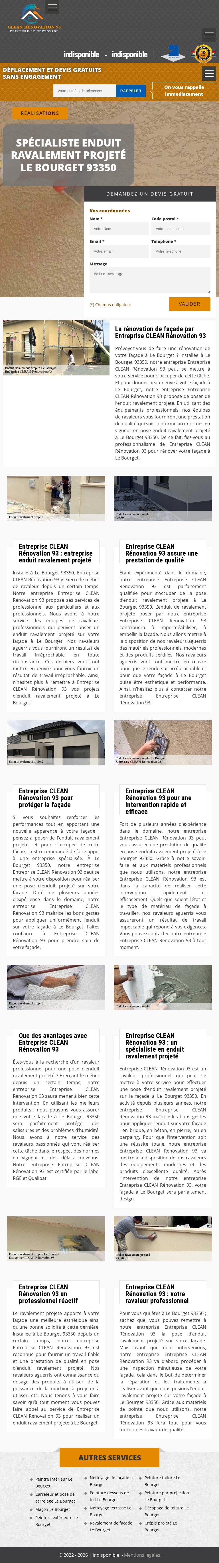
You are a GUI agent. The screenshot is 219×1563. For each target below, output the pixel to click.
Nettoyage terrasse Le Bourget (110, 1511)
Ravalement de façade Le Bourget (111, 1526)
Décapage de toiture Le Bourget (167, 1511)
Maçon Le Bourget (52, 1509)
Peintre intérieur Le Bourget (53, 1482)
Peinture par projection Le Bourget (167, 1496)
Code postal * (165, 218)
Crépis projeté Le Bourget (161, 1526)
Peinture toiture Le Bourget (162, 1481)
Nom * (96, 218)
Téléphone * (164, 241)
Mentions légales (142, 1555)
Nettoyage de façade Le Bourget (112, 1481)
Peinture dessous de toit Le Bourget (109, 1496)
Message (99, 264)
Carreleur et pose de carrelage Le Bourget (55, 1497)
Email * (97, 241)
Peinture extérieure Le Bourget (56, 1521)
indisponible (81, 54)
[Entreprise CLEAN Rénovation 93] (34, 19)
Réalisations (40, 113)
